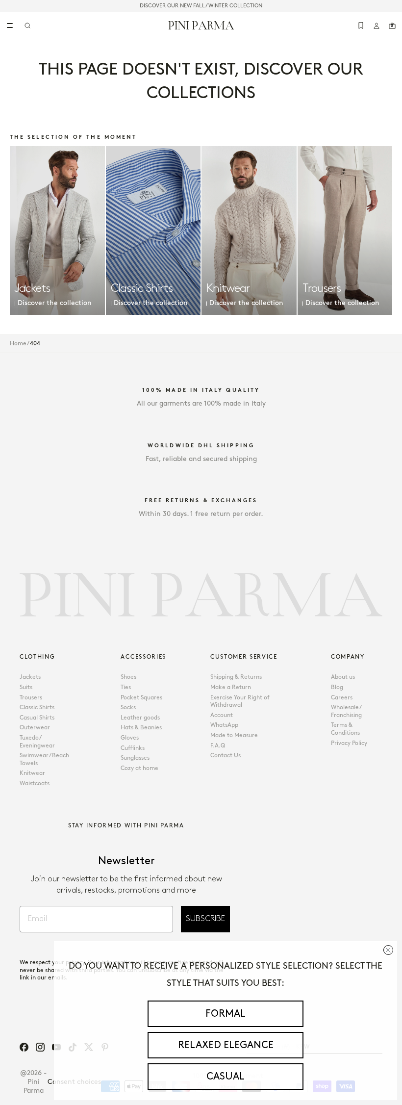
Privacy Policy (349, 743)
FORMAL (225, 1013)
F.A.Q (217, 745)
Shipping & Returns (236, 677)
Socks (128, 707)
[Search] (27, 25)
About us (343, 677)
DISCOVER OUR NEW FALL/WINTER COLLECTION (201, 5)
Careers (341, 697)
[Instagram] (40, 1047)
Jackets (30, 677)
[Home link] (201, 25)
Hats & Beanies (141, 727)
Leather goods (140, 717)
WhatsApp (224, 725)
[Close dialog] (388, 950)
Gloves (130, 738)
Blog (337, 687)
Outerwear (35, 727)
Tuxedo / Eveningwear (37, 741)
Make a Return (230, 687)
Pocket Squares (141, 697)
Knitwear (32, 773)
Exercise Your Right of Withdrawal (240, 701)
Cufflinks (133, 748)
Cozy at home (139, 768)
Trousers (31, 697)
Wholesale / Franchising (346, 711)
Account (221, 715)
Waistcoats (35, 783)
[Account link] (376, 25)
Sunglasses (135, 758)
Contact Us (225, 755)
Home (18, 343)
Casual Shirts (37, 717)
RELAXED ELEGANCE (226, 1045)
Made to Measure (234, 735)
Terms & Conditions (345, 729)
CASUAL (225, 1076)
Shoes (128, 677)
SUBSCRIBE (205, 919)
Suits (26, 687)
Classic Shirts (37, 707)
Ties (126, 687)
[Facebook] (24, 1047)
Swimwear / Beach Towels (44, 759)
